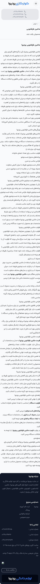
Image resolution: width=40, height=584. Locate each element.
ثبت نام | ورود (25, 506)
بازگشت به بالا (10, 570)
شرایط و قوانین (24, 514)
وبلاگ (27, 510)
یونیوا (36, 506)
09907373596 (18, 17)
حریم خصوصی (25, 517)
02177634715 (18, 14)
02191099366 (18, 11)
